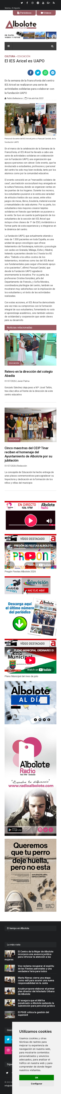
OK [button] (36, 1077)
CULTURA (10, 56)
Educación (14, 363)
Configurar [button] (36, 1083)
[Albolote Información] (30, 25)
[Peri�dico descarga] (30, 616)
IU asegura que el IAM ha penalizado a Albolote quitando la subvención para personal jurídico (36, 1003)
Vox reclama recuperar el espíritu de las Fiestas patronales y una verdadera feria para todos (36, 969)
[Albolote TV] (30, 585)
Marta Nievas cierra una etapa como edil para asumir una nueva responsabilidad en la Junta (36, 980)
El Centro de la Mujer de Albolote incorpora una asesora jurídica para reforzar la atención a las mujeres (29, 955)
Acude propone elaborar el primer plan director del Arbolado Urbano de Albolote (36, 991)
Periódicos (25, 12)
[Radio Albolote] (30, 781)
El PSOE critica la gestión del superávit (33, 1013)
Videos (47, 12)
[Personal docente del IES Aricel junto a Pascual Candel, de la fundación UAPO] (30, 119)
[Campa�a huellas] (30, 875)
